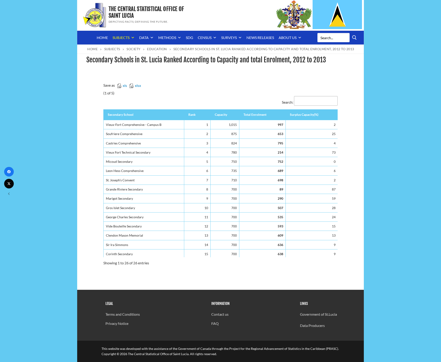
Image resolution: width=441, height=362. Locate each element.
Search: (287, 102)
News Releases (260, 37)
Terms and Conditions (122, 314)
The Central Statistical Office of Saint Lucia (146, 12)
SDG (189, 37)
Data (144, 37)
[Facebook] (9, 172)
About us (288, 37)
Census (205, 37)
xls (125, 85)
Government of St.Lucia (318, 314)
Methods (167, 37)
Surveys (229, 37)
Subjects (121, 37)
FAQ (215, 323)
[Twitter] (9, 183)
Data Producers (312, 325)
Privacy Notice (116, 323)
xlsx (138, 85)
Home (102, 37)
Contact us (220, 314)
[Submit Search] (354, 37)
